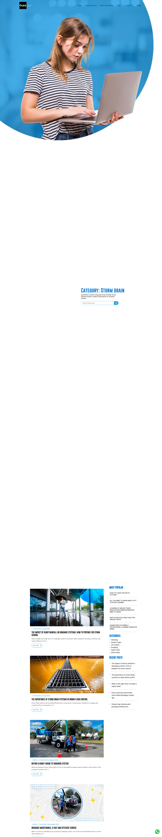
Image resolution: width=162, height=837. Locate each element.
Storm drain (36, 629)
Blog (118, 5)
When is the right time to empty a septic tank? (124, 685)
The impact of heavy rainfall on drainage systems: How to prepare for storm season (123, 665)
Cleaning (114, 640)
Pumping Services (91, 5)
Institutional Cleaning (106, 5)
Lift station (115, 645)
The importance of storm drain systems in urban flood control (123, 676)
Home (79, 5)
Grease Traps (116, 642)
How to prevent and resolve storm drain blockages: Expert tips (123, 695)
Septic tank (115, 650)
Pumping (35, 760)
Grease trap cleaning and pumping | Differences (121, 705)
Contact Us (128, 5)
